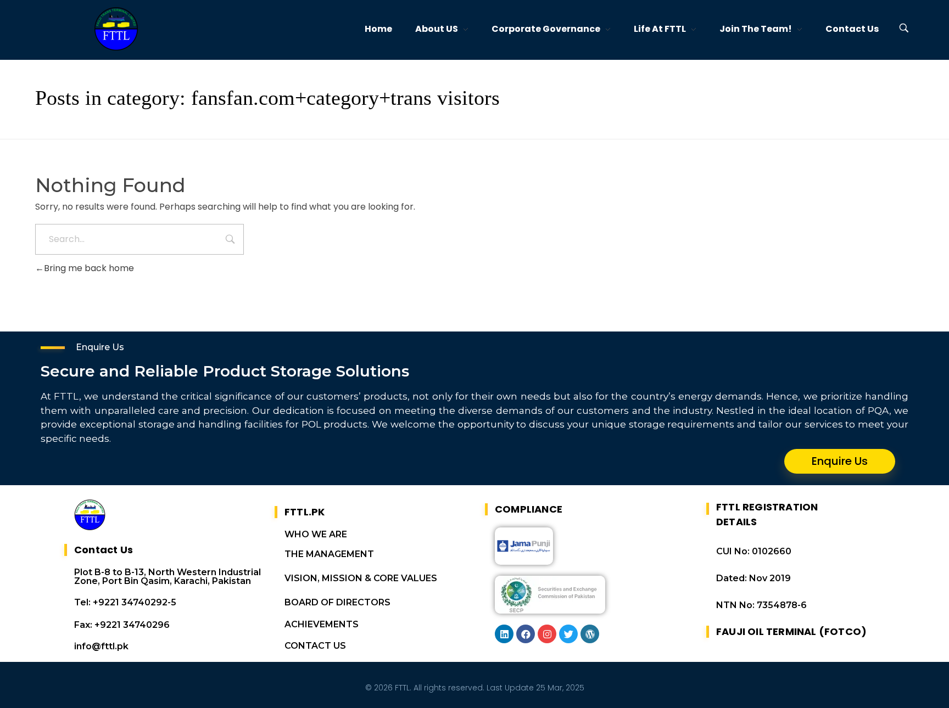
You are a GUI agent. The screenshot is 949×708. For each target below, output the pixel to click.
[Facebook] (525, 634)
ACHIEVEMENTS (321, 624)
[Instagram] (547, 634)
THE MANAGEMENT (329, 554)
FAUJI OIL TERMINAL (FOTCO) (791, 631)
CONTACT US (315, 645)
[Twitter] (568, 634)
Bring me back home (89, 268)
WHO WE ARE (315, 534)
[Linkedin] (504, 634)
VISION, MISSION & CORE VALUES (360, 578)
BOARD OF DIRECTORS (337, 602)
